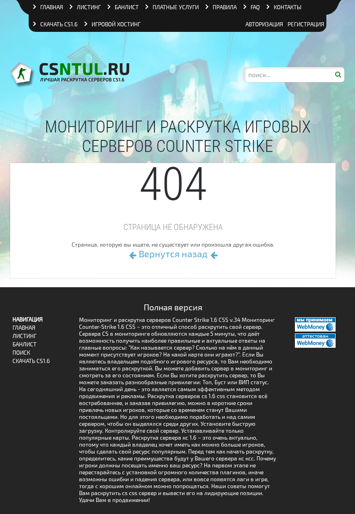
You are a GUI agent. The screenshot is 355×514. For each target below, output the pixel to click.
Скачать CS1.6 (59, 24)
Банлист (24, 344)
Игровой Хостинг (116, 24)
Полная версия (173, 307)
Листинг (24, 336)
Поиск (21, 353)
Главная (23, 328)
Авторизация (264, 24)
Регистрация (306, 24)
